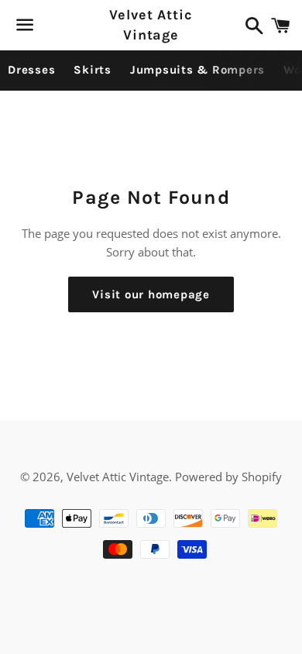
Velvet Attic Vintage (151, 24)
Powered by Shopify (228, 476)
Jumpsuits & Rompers (197, 70)
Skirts (93, 70)
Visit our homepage (151, 294)
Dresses (31, 70)
